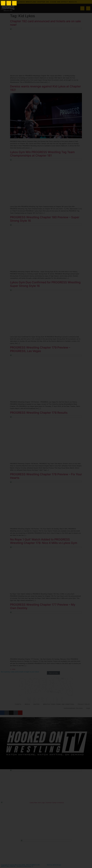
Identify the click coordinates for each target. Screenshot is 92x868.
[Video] (14, 3)
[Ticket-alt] (8, 3)
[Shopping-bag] (3, 3)
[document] (46, 434)
